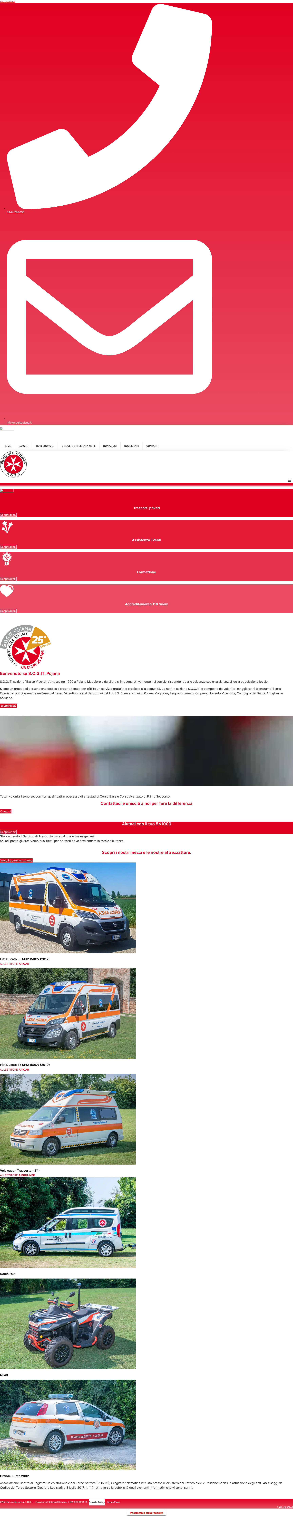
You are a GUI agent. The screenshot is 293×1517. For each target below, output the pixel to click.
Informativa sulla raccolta (146, 1512)
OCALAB (289, 1507)
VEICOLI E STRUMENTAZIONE (79, 445)
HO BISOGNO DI (45, 445)
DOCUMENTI (131, 445)
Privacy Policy (113, 1502)
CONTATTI (152, 445)
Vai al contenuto (7, 1)
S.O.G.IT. (23, 445)
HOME (7, 445)
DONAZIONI (110, 445)
